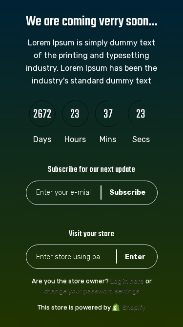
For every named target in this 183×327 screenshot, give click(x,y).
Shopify (133, 307)
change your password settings (92, 290)
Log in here (127, 281)
